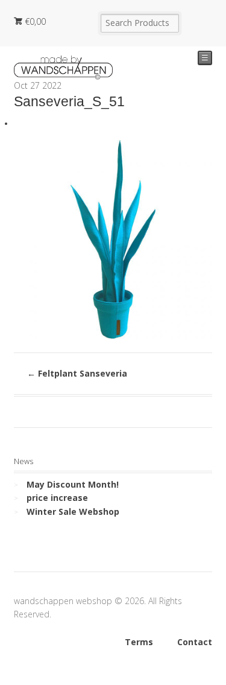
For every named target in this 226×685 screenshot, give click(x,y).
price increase (57, 497)
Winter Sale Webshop (73, 511)
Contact (194, 642)
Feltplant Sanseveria (77, 373)
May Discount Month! (73, 484)
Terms (139, 642)
